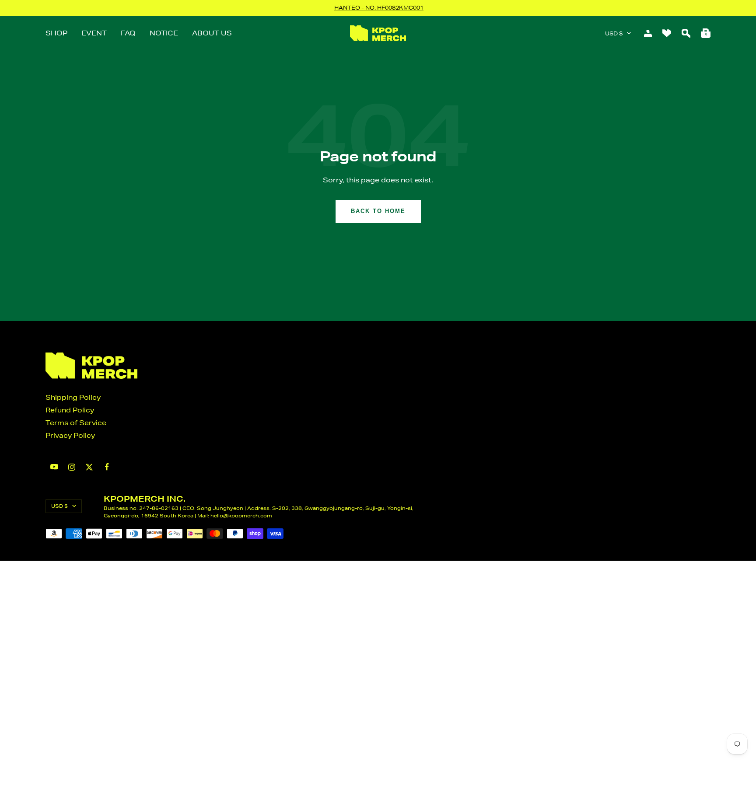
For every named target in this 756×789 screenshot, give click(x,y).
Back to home (378, 211)
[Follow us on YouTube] (54, 467)
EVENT (94, 33)
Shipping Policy (73, 397)
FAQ (128, 33)
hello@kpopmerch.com (241, 515)
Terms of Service (76, 423)
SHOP (56, 33)
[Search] (686, 33)
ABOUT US (212, 33)
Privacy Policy (70, 435)
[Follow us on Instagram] (71, 467)
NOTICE (164, 33)
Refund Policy (70, 410)
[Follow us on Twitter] (89, 467)
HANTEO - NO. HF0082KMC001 (379, 7)
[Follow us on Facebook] (107, 467)
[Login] (648, 33)
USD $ (614, 33)
